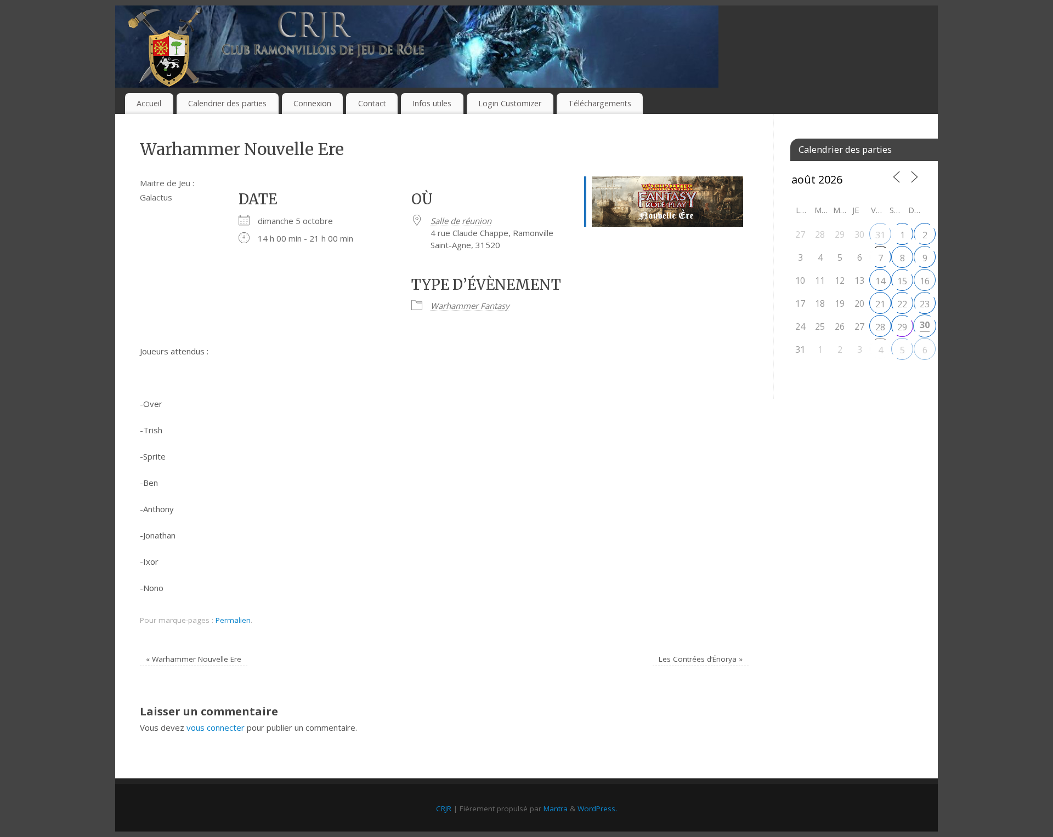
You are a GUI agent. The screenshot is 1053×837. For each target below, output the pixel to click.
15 (902, 281)
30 (925, 325)
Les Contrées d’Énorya (701, 659)
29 (902, 327)
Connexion (312, 103)
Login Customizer (509, 103)
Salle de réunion (461, 220)
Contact (372, 103)
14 (880, 281)
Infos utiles (431, 103)
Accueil (149, 103)
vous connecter (215, 727)
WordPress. (597, 808)
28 (880, 327)
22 (902, 304)
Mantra (556, 808)
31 (880, 235)
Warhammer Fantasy (470, 305)
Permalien (233, 620)
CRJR (443, 808)
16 (925, 281)
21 (880, 304)
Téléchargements (599, 103)
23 (925, 304)
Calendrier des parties (227, 103)
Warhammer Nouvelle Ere (193, 659)
